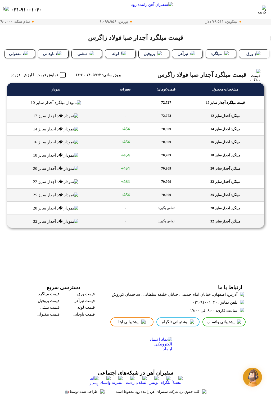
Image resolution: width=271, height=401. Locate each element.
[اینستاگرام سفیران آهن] (178, 381)
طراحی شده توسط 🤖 (81, 392)
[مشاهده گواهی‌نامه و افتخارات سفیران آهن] (118, 349)
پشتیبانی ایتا (128, 322)
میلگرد (216, 54)
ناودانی (49, 54)
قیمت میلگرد (49, 294)
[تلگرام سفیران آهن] (165, 381)
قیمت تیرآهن (84, 301)
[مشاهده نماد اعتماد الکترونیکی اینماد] (159, 349)
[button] (252, 377)
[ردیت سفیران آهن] (129, 381)
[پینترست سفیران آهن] (117, 381)
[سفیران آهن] (150, 9)
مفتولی (15, 54)
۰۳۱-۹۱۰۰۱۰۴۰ (26, 9)
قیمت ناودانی (84, 314)
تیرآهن (183, 54)
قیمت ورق (86, 294)
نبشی (82, 54)
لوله (115, 54)
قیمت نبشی (50, 307)
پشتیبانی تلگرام (174, 322)
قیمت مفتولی (48, 314)
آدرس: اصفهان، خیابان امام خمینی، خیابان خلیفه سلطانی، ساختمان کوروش (174, 294)
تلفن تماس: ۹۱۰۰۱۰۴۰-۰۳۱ (215, 302)
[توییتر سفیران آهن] (153, 381)
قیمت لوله (86, 307)
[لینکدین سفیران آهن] (142, 381)
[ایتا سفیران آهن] (93, 381)
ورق (249, 54)
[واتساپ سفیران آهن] (106, 381)
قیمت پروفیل (49, 301)
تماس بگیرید (166, 208)
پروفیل (149, 54)
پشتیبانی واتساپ (220, 322)
